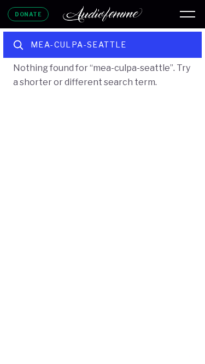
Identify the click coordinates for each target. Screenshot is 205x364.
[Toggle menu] (187, 14)
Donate (28, 14)
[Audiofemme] (103, 14)
